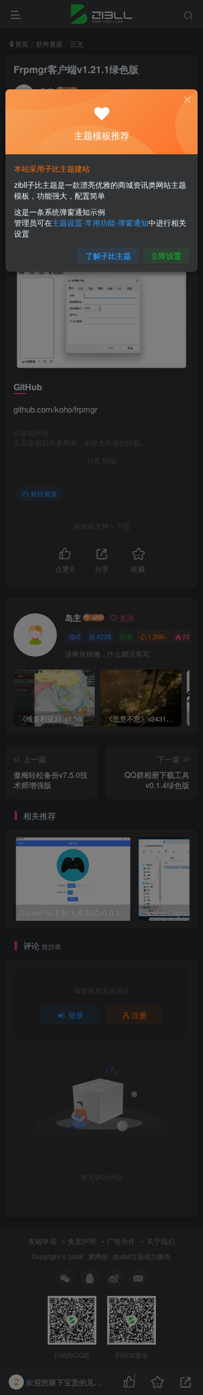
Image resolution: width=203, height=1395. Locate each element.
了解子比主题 (108, 255)
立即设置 (166, 255)
